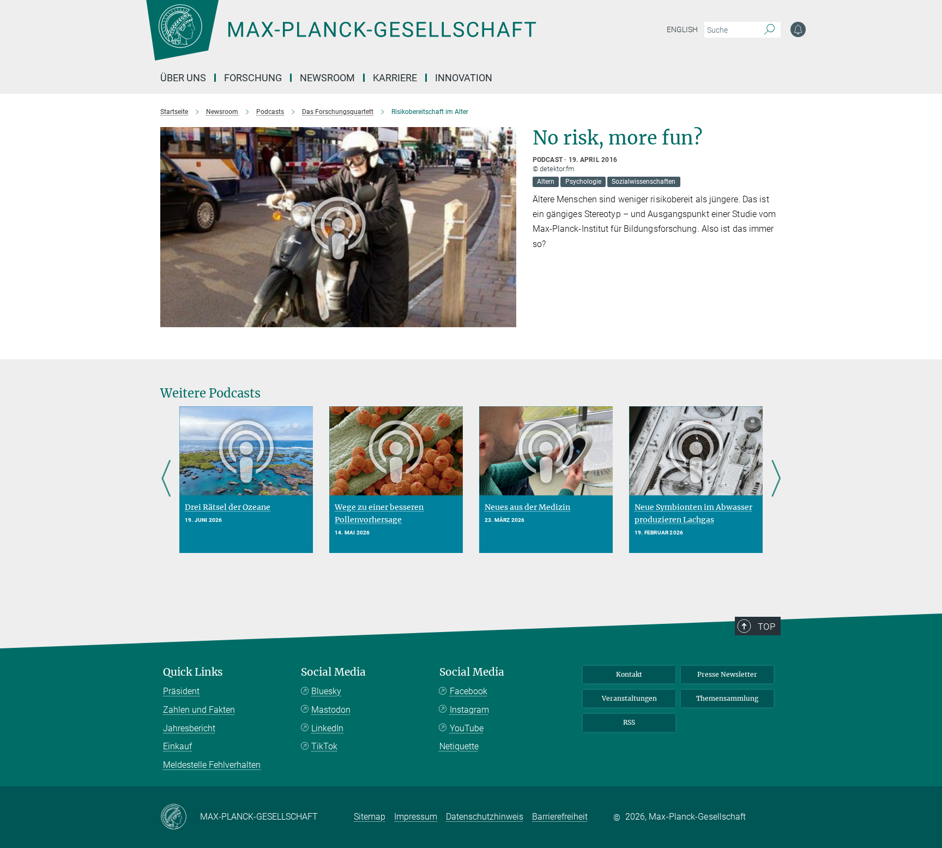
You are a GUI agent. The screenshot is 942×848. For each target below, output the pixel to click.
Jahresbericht (189, 728)
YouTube (467, 728)
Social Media (333, 672)
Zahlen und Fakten (199, 710)
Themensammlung (727, 698)
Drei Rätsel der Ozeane (227, 507)
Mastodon (331, 710)
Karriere (395, 78)
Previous (166, 479)
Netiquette (459, 746)
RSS (629, 722)
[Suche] (769, 30)
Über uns (183, 78)
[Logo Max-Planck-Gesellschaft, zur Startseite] (341, 38)
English (682, 29)
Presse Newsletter (727, 674)
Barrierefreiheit (560, 816)
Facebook (468, 691)
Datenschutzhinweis (484, 816)
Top (766, 626)
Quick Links (193, 672)
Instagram (469, 710)
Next (776, 479)
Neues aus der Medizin (527, 507)
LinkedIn (327, 728)
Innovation (463, 78)
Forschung (253, 78)
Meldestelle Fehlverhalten (212, 765)
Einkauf (177, 746)
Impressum (415, 816)
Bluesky (326, 691)
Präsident (181, 691)
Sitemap (369, 816)
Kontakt (629, 674)
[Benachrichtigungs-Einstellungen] (798, 29)
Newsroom (327, 78)
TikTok (324, 746)
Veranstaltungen (629, 698)
